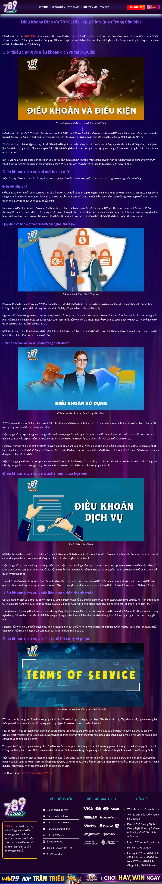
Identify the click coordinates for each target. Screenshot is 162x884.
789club (43, 7)
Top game (73, 7)
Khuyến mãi (90, 7)
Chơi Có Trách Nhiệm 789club (36, 772)
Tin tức (104, 7)
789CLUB (29, 35)
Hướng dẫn (58, 7)
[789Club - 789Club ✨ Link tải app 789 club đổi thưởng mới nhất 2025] (18, 7)
